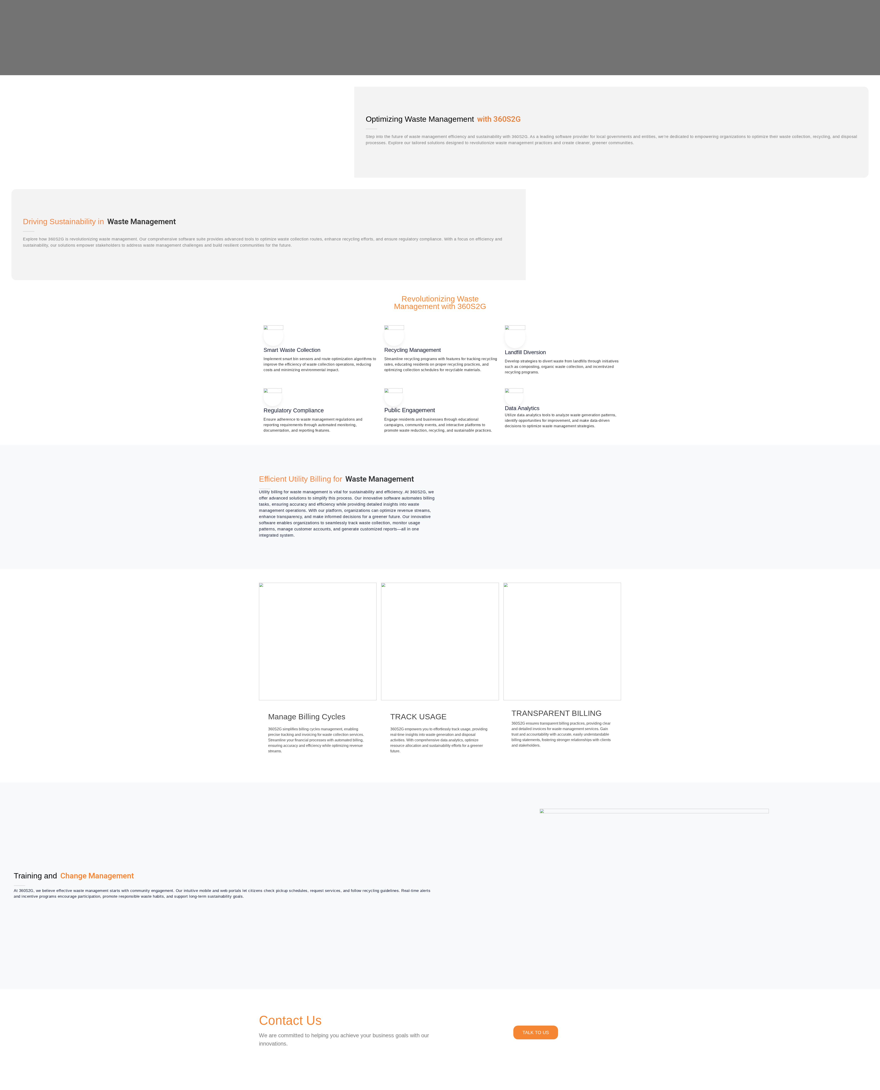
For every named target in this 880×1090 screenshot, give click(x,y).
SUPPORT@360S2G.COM (337, 144)
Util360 (330, 466)
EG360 (322, 421)
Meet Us (323, 455)
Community (327, 410)
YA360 (321, 433)
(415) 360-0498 (411, 144)
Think (320, 444)
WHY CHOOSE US (496, 144)
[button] (333, 119)
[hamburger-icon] (553, 12)
